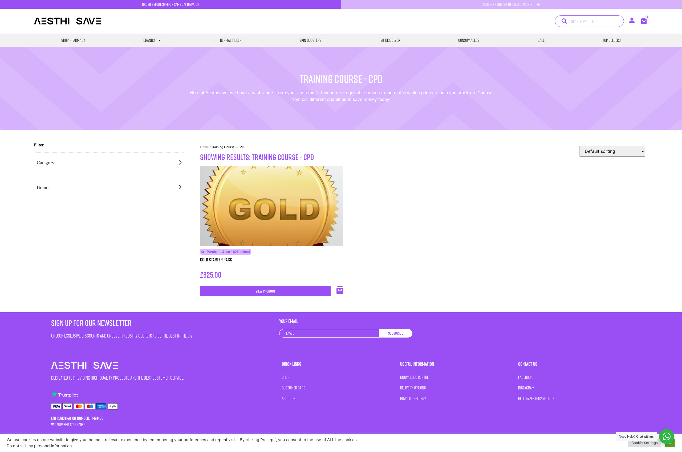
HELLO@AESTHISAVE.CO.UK (536, 398)
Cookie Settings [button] (644, 443)
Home (204, 147)
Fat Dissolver (390, 40)
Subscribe (395, 333)
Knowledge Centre (414, 377)
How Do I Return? (413, 398)
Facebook (525, 377)
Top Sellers (612, 40)
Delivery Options (413, 388)
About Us (288, 398)
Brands (149, 40)
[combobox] (589, 21)
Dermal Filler (230, 40)
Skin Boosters (310, 40)
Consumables (468, 40)
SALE (541, 40)
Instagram (526, 388)
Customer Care (293, 388)
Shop (285, 377)
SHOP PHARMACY (73, 40)
